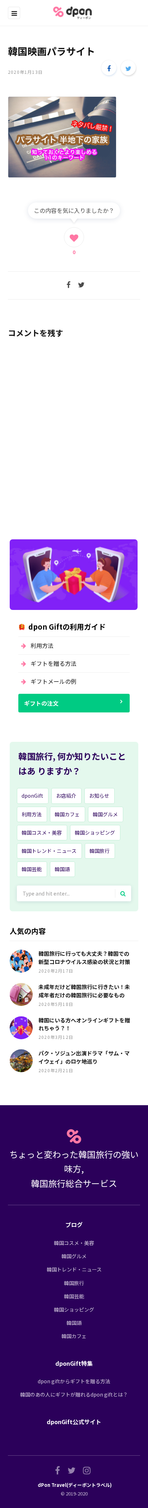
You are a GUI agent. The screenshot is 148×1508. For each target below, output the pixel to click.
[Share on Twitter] (128, 67)
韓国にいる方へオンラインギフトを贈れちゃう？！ (84, 1024)
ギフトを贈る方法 (54, 663)
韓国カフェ (67, 814)
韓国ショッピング (95, 832)
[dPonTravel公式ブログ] (74, 13)
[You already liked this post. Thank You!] (74, 237)
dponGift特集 (74, 1363)
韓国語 (62, 869)
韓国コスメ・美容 (42, 832)
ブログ (74, 1224)
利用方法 (42, 645)
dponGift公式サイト (74, 1421)
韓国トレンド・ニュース (49, 850)
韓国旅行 (99, 850)
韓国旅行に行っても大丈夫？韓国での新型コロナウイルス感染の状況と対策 (84, 957)
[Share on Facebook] (108, 67)
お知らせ (99, 795)
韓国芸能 (32, 869)
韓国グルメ (105, 814)
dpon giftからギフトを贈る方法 (74, 1381)
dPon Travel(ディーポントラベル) (75, 1484)
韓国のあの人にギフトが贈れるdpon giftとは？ (74, 1394)
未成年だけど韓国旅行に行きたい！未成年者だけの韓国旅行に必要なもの (84, 991)
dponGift (32, 795)
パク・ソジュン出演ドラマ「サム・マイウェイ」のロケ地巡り (84, 1057)
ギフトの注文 (41, 703)
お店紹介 (66, 795)
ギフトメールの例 (54, 681)
